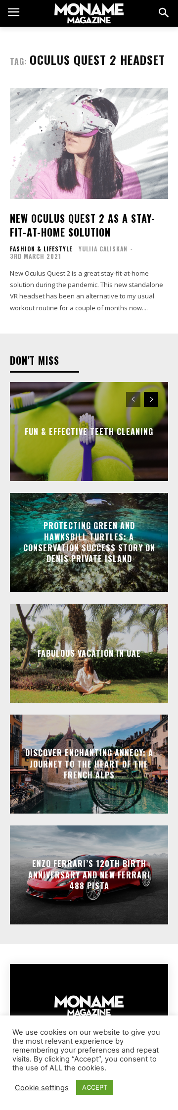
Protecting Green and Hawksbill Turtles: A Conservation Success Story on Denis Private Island (89, 542)
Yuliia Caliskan (103, 248)
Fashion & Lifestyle (41, 249)
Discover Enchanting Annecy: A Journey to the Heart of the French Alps (89, 764)
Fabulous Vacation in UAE (89, 653)
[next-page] (151, 399)
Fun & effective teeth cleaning (89, 431)
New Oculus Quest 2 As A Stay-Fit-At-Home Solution (82, 225)
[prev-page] (133, 399)
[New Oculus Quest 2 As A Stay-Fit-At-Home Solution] (89, 143)
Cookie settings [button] (42, 1087)
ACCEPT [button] (94, 1087)
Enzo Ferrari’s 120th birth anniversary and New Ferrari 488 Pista (89, 875)
